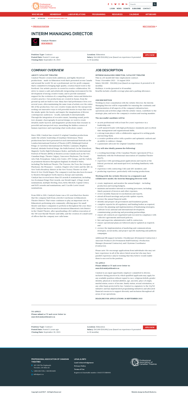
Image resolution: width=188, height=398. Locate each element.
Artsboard (151, 14)
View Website (47, 43)
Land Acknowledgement (84, 363)
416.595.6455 (51, 371)
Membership (55, 14)
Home (33, 18)
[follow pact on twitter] (112, 4)
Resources (117, 14)
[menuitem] (37, 14)
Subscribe (136, 8)
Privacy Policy (80, 366)
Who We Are (37, 14)
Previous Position (41, 26)
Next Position (149, 26)
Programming (98, 14)
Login (112, 8)
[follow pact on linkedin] (126, 4)
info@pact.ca (39, 374)
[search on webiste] (155, 4)
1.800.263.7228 (39, 371)
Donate (126, 8)
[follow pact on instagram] (119, 4)
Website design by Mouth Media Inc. (144, 392)
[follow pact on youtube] (123, 4)
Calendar (134, 14)
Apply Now (149, 55)
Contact (147, 8)
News (119, 8)
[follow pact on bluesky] (115, 4)
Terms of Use (79, 369)
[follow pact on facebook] (108, 4)
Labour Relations (76, 14)
